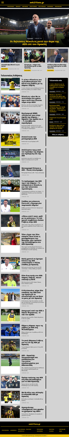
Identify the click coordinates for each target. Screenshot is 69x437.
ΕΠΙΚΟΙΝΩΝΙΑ (58, 6)
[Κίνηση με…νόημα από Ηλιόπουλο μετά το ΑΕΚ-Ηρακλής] (34, 56)
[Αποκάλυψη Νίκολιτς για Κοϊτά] (11, 56)
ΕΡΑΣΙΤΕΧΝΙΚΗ (33, 6)
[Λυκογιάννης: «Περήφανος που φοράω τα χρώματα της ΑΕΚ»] (10, 412)
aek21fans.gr (34, 424)
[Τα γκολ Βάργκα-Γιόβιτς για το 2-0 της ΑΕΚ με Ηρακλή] (10, 345)
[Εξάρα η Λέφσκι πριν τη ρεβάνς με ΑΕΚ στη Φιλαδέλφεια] (10, 330)
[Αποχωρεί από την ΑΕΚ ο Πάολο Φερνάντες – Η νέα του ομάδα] (10, 315)
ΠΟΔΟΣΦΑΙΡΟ (10, 6)
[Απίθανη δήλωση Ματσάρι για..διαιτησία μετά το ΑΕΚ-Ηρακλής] (57, 56)
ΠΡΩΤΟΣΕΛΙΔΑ (42, 6)
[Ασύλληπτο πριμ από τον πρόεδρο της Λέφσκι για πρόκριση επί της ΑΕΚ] (10, 154)
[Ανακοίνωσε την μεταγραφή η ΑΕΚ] (10, 140)
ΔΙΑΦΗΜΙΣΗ (50, 6)
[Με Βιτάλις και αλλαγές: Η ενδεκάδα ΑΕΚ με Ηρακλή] (10, 397)
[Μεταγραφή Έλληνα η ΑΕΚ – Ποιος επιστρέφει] (10, 171)
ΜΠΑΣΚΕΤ (18, 6)
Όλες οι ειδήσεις (58, 134)
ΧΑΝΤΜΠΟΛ (25, 6)
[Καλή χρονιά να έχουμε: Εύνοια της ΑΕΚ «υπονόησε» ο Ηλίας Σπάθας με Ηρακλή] (10, 263)
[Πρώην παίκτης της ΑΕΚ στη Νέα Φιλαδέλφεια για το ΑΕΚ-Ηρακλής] (10, 382)
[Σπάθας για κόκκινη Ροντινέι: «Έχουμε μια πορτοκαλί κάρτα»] (10, 206)
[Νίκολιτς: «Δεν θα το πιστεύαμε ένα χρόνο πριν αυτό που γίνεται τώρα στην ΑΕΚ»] (10, 101)
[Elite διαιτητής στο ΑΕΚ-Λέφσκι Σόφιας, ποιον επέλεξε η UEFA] (10, 280)
